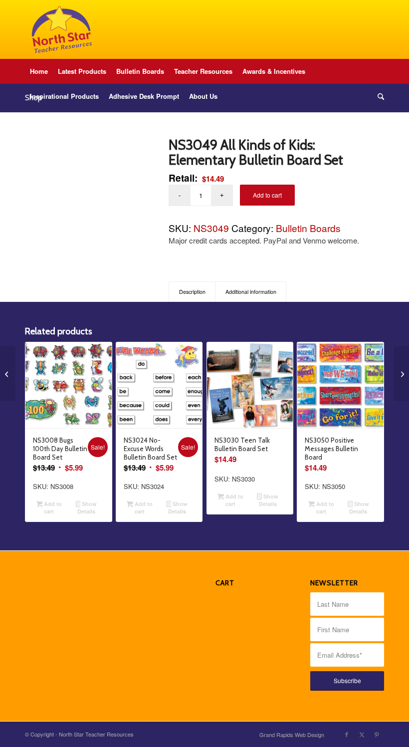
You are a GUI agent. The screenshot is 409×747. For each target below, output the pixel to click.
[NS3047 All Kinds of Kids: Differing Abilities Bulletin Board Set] (7, 373)
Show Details (87, 507)
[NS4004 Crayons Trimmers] (401, 373)
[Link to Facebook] (346, 734)
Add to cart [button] (52, 507)
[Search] (378, 96)
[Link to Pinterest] (376, 734)
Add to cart (267, 195)
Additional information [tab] (250, 291)
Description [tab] (192, 291)
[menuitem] (39, 71)
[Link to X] (361, 734)
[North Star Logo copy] (62, 29)
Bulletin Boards (308, 228)
